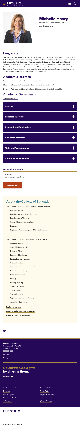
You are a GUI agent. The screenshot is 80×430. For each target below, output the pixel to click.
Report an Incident (47, 395)
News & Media (45, 388)
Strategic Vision (9, 358)
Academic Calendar (10, 388)
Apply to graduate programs (18, 315)
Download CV (12, 185)
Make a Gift (8, 376)
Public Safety (44, 391)
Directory (6, 391)
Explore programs (13, 307)
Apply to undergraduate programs (20, 311)
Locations (6, 354)
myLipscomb (7, 401)
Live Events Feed (9, 398)
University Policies (46, 398)
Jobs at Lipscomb (9, 395)
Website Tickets (46, 401)
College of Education (10, 98)
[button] (40, 106)
